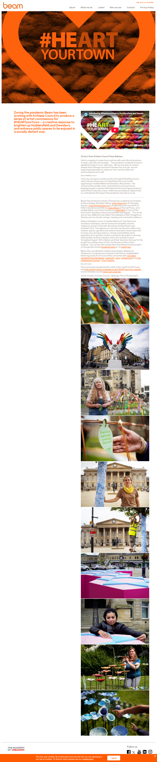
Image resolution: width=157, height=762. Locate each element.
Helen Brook (114, 207)
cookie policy (87, 759)
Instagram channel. (112, 271)
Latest (101, 7)
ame (118, 258)
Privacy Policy (147, 7)
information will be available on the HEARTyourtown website (113, 269)
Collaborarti (127, 258)
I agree (114, 758)
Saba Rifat (120, 210)
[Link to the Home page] (13, 6)
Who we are (115, 7)
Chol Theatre (108, 260)
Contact (131, 7)
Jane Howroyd (118, 203)
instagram (126, 247)
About (72, 7)
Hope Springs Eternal (99, 205)
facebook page (108, 247)
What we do (86, 7)
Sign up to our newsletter (145, 2)
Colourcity (109, 258)
